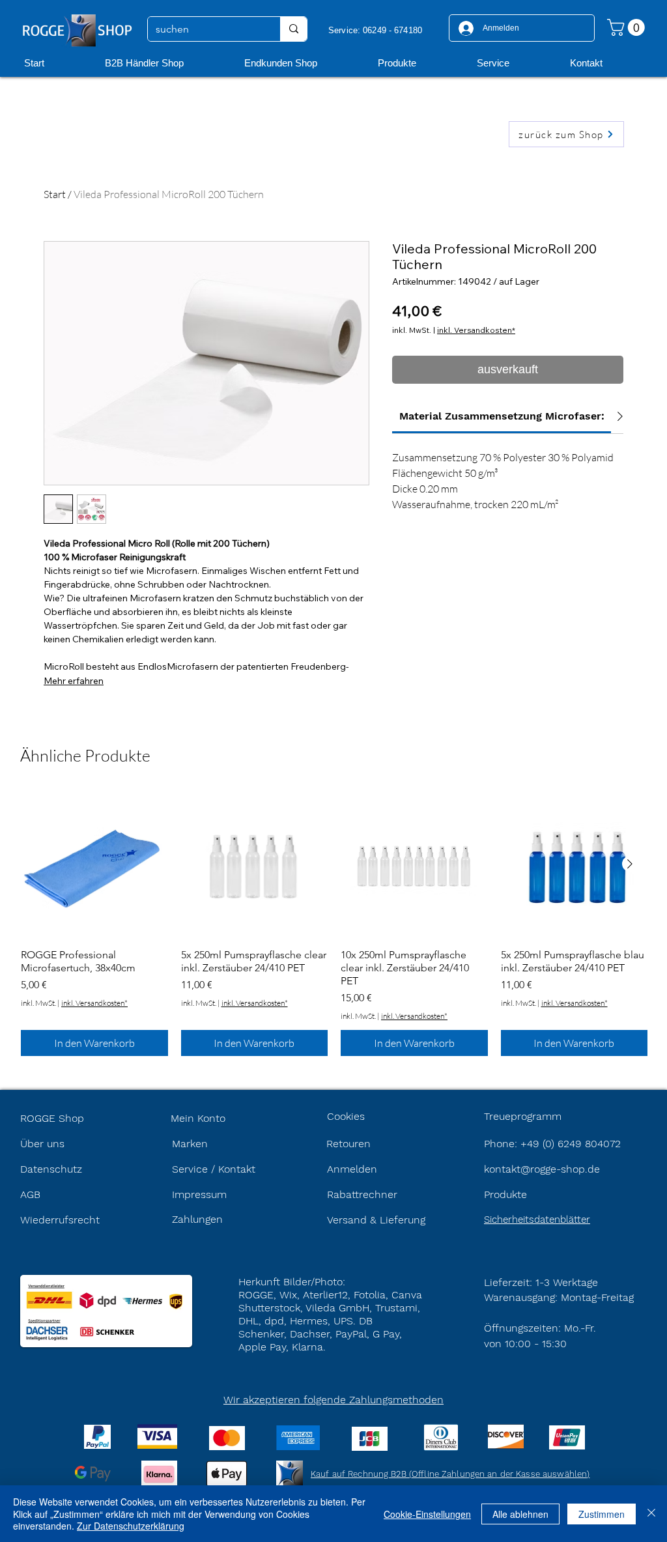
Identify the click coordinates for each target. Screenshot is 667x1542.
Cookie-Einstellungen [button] (427, 1514)
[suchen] (293, 29)
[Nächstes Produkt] (630, 864)
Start (55, 194)
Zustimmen (601, 1514)
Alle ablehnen (520, 1514)
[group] (334, 923)
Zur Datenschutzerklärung (130, 1525)
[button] (628, 27)
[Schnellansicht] (94, 864)
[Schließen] (651, 1514)
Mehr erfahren (74, 681)
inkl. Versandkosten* (476, 330)
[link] (501, 416)
